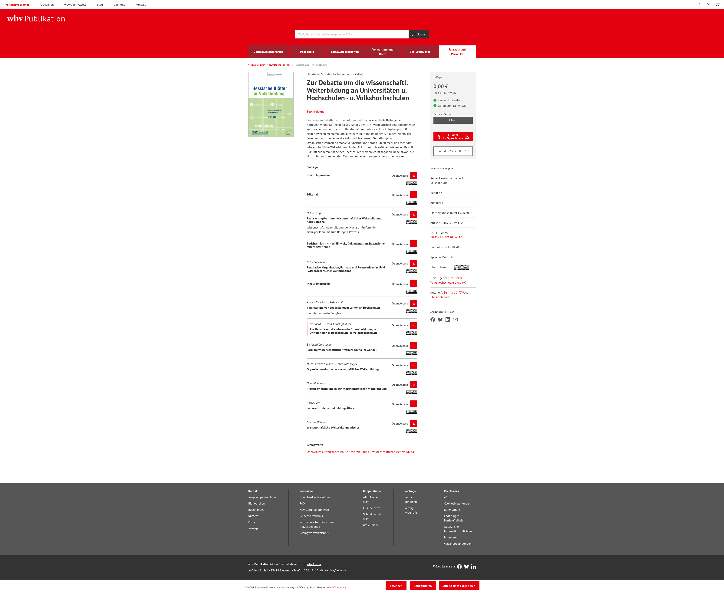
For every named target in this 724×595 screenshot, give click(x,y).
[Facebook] (459, 567)
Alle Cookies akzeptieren (459, 586)
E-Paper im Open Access (453, 136)
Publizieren (46, 4)
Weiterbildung (360, 452)
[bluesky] (465, 567)
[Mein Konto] (708, 4)
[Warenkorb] (717, 4)
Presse (252, 522)
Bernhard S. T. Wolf (455, 292)
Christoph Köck (440, 297)
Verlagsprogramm (17, 4)
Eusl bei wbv (371, 508)
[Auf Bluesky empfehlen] (440, 320)
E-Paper (453, 120)
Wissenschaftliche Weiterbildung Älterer (333, 427)
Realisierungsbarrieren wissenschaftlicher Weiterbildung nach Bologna (344, 220)
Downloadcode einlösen (315, 497)
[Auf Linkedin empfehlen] (448, 320)
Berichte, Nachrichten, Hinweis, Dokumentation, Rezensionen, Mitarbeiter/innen (346, 245)
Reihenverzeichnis (311, 516)
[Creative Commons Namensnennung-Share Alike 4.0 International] (459, 267)
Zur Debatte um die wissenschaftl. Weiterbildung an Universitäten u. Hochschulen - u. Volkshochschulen (343, 330)
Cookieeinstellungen (457, 503)
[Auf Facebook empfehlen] (432, 320)
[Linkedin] (472, 567)
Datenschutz (452, 509)
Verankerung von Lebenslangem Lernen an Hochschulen (343, 307)
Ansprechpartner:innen (263, 497)
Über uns (119, 4)
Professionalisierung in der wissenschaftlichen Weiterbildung (347, 388)
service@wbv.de (335, 570)
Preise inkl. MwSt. (444, 92)
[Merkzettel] (699, 4)
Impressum (451, 537)
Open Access (315, 452)
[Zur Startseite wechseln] (36, 18)
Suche (421, 34)
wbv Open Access (75, 4)
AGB (446, 497)
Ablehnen (396, 586)
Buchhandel (256, 509)
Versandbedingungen (458, 543)
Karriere (253, 516)
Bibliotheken (256, 503)
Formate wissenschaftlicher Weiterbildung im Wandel (342, 350)
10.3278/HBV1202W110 (446, 237)
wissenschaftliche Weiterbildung (393, 452)
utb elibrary (370, 525)
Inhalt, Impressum (319, 175)
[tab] (315, 111)
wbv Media (314, 564)
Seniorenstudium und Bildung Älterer (331, 408)
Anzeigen (254, 528)
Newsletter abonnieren (314, 509)
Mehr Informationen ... (337, 587)
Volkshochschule (337, 452)
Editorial (312, 194)
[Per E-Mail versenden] (455, 320)
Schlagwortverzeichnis (314, 533)
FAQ (302, 503)
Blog (100, 4)
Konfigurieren (423, 586)
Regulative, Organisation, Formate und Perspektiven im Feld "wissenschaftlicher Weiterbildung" (346, 269)
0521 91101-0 (313, 570)
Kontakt (141, 4)
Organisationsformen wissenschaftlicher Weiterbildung (343, 369)
